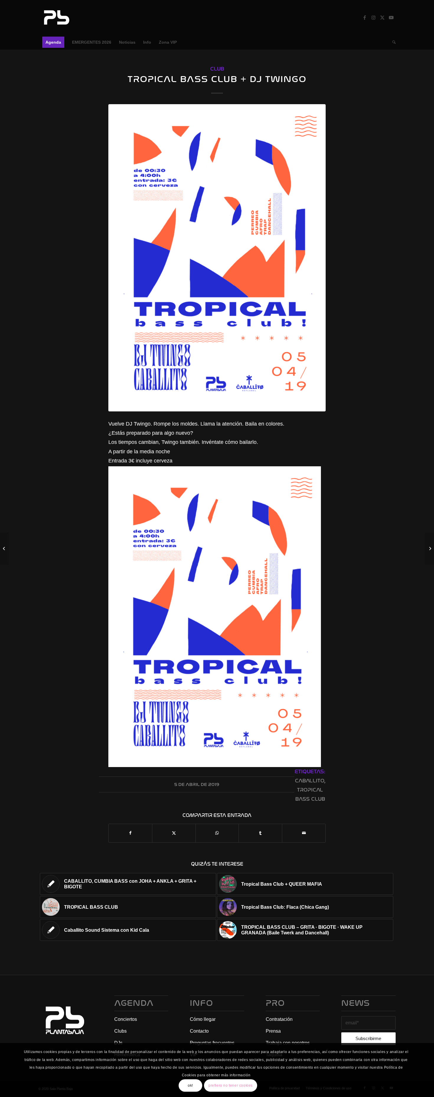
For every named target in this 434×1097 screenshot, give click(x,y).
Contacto (199, 1031)
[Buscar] (392, 42)
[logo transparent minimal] (55, 17)
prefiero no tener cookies (230, 1085)
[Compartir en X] (173, 833)
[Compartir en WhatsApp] (217, 833)
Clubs (120, 1031)
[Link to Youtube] (391, 17)
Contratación (279, 1019)
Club (217, 69)
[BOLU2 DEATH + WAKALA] (429, 548)
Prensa (273, 1031)
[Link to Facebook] (364, 17)
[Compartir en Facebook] (130, 833)
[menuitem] (53, 42)
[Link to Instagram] (373, 17)
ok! (190, 1085)
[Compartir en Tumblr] (260, 833)
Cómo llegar (203, 1019)
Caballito (309, 781)
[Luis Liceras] (4, 548)
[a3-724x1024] (217, 257)
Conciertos (125, 1019)
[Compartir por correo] (303, 833)
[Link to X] (382, 17)
